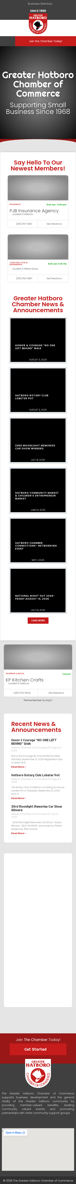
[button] (6, 41)
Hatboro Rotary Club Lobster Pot (35, 775)
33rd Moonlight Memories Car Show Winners (36, 808)
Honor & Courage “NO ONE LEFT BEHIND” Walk (34, 741)
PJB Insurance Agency (34, 211)
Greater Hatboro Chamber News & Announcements (38, 304)
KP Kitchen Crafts (25, 680)
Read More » (18, 766)
